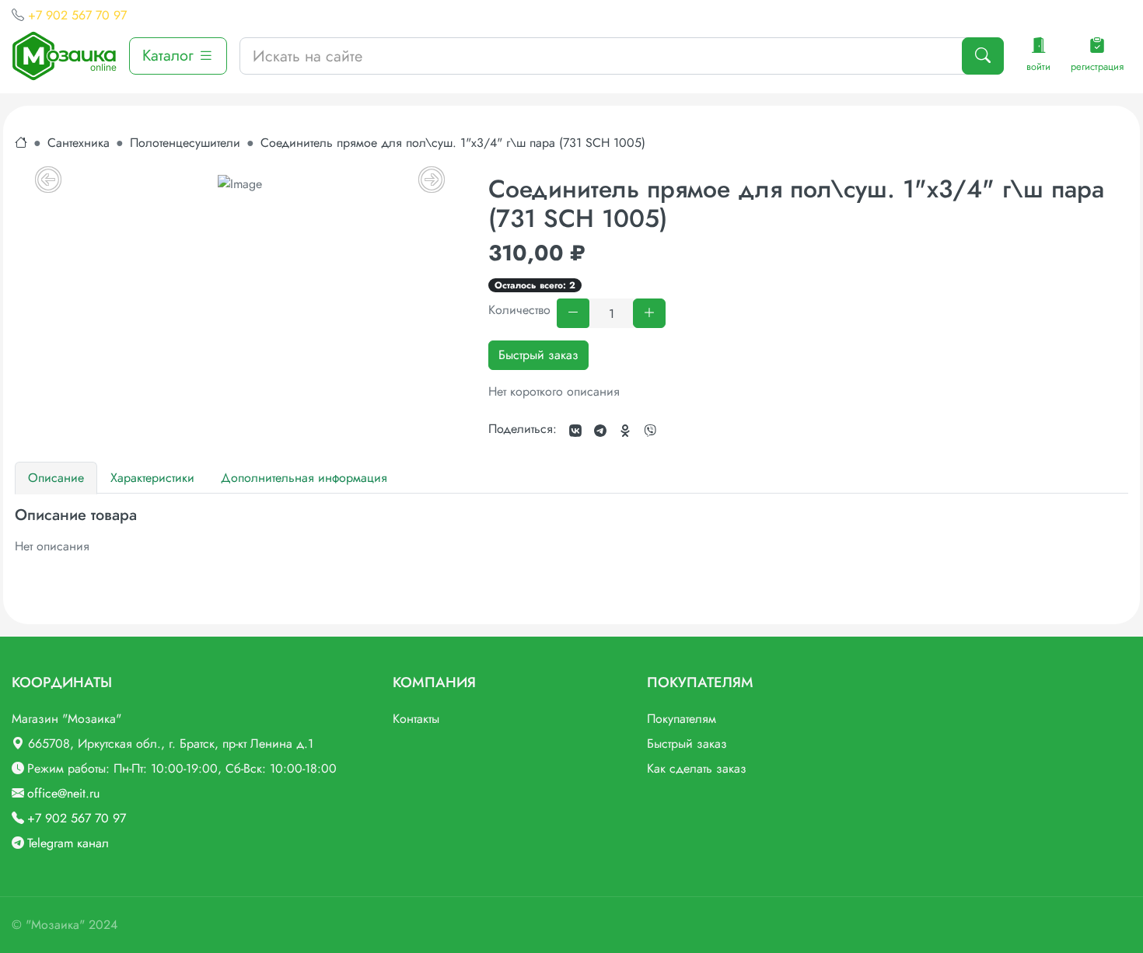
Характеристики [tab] (152, 478)
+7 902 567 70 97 (77, 15)
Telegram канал (68, 843)
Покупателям (681, 719)
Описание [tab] (56, 478)
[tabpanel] (571, 531)
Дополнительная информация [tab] (304, 478)
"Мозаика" (55, 925)
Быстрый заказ (538, 355)
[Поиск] (983, 56)
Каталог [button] (170, 55)
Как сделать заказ (696, 768)
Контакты (416, 719)
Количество (519, 310)
